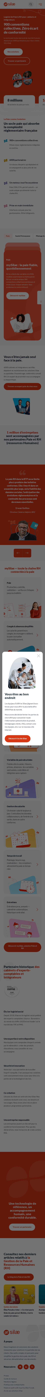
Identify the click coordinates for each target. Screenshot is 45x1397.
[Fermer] (38, 656)
